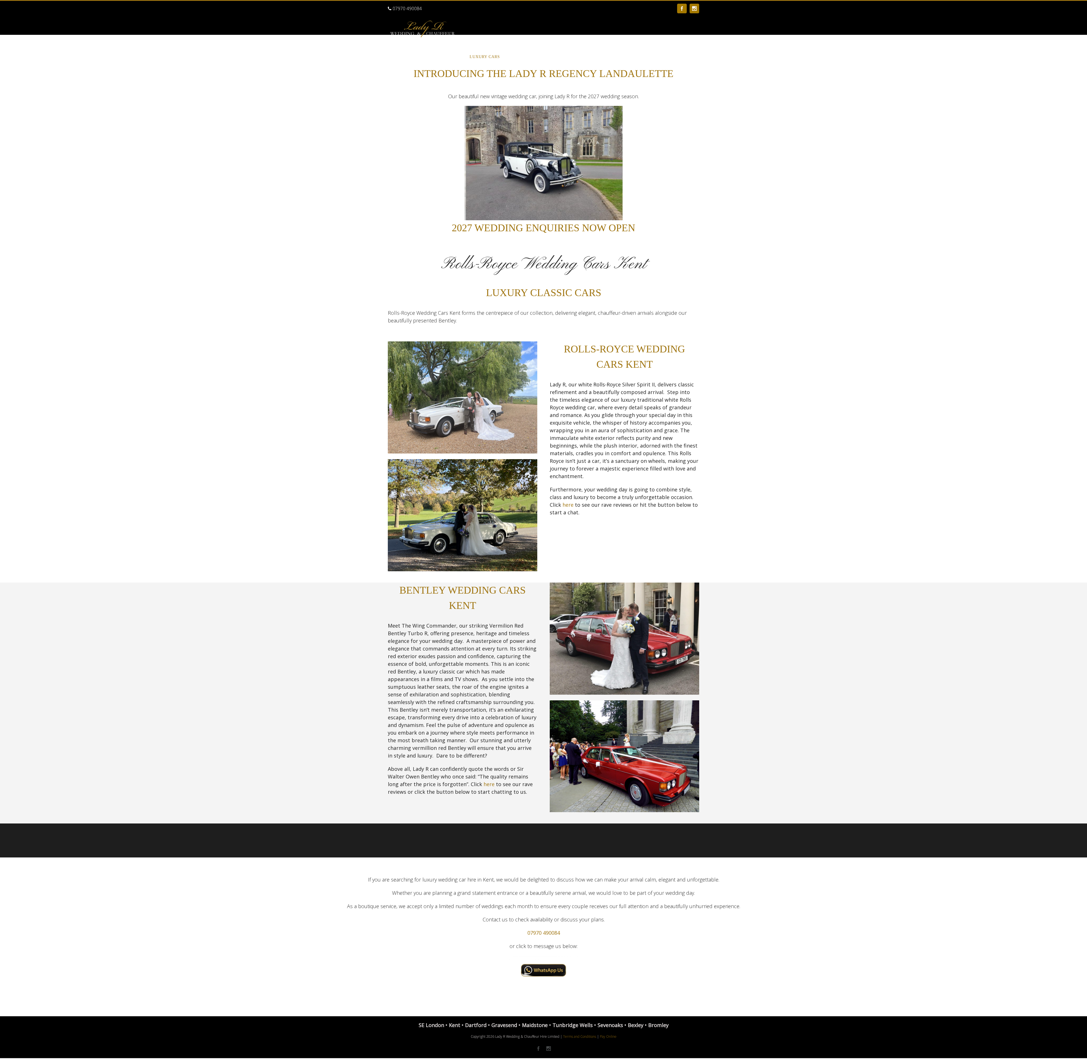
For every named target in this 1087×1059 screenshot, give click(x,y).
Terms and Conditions (579, 1036)
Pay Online (608, 1036)
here (568, 504)
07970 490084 (406, 8)
